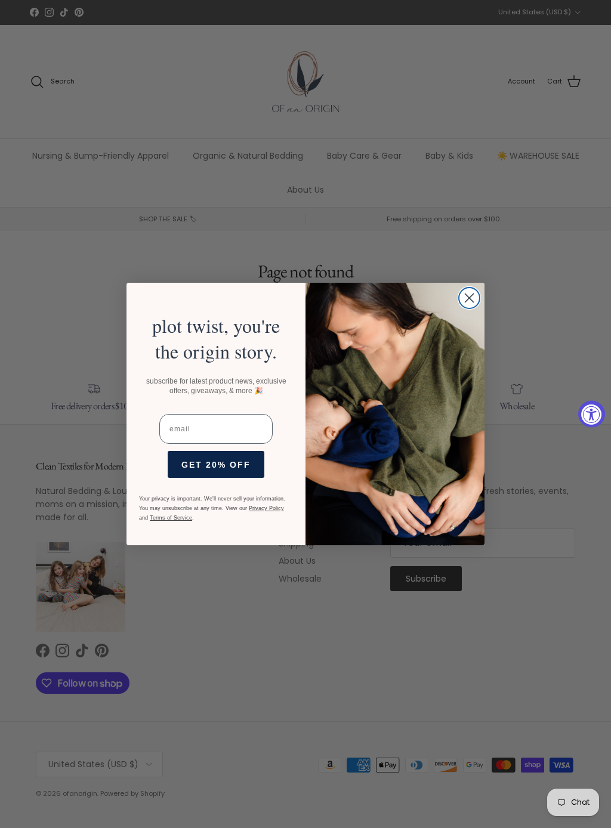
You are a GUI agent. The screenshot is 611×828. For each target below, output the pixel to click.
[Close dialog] (469, 298)
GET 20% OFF (216, 464)
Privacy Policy (266, 508)
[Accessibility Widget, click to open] (591, 414)
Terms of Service (171, 518)
